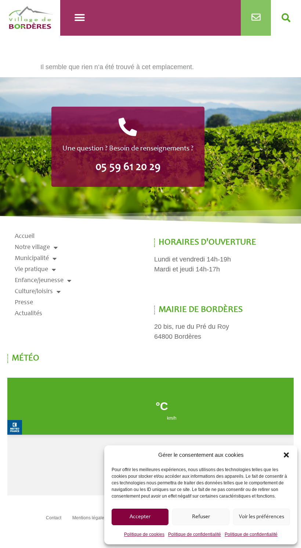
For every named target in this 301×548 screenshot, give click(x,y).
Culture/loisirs (34, 291)
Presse (24, 302)
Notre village (32, 247)
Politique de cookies (144, 534)
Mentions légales (89, 517)
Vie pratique (31, 269)
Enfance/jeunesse (39, 280)
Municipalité (32, 258)
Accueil (25, 236)
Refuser (201, 517)
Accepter (140, 517)
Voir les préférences (261, 517)
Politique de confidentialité (194, 534)
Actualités (28, 313)
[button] (286, 455)
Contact (53, 517)
